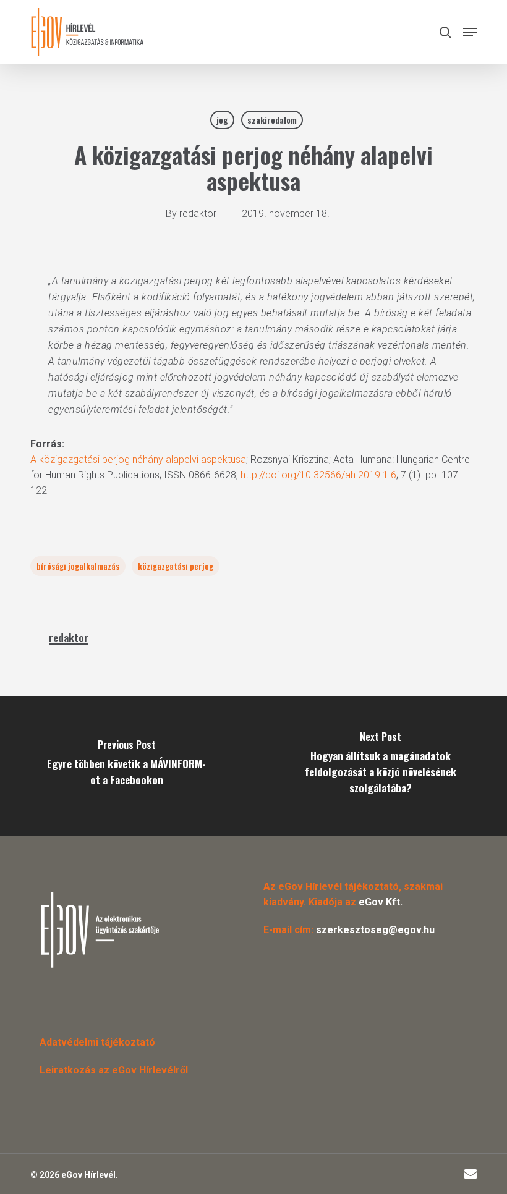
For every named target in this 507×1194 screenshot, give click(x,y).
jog (222, 119)
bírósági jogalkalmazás (77, 565)
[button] (470, 32)
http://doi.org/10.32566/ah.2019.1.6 (318, 475)
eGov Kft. (381, 902)
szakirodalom (272, 119)
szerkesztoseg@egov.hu (375, 930)
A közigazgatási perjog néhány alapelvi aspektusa (138, 459)
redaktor (197, 213)
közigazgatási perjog (175, 565)
